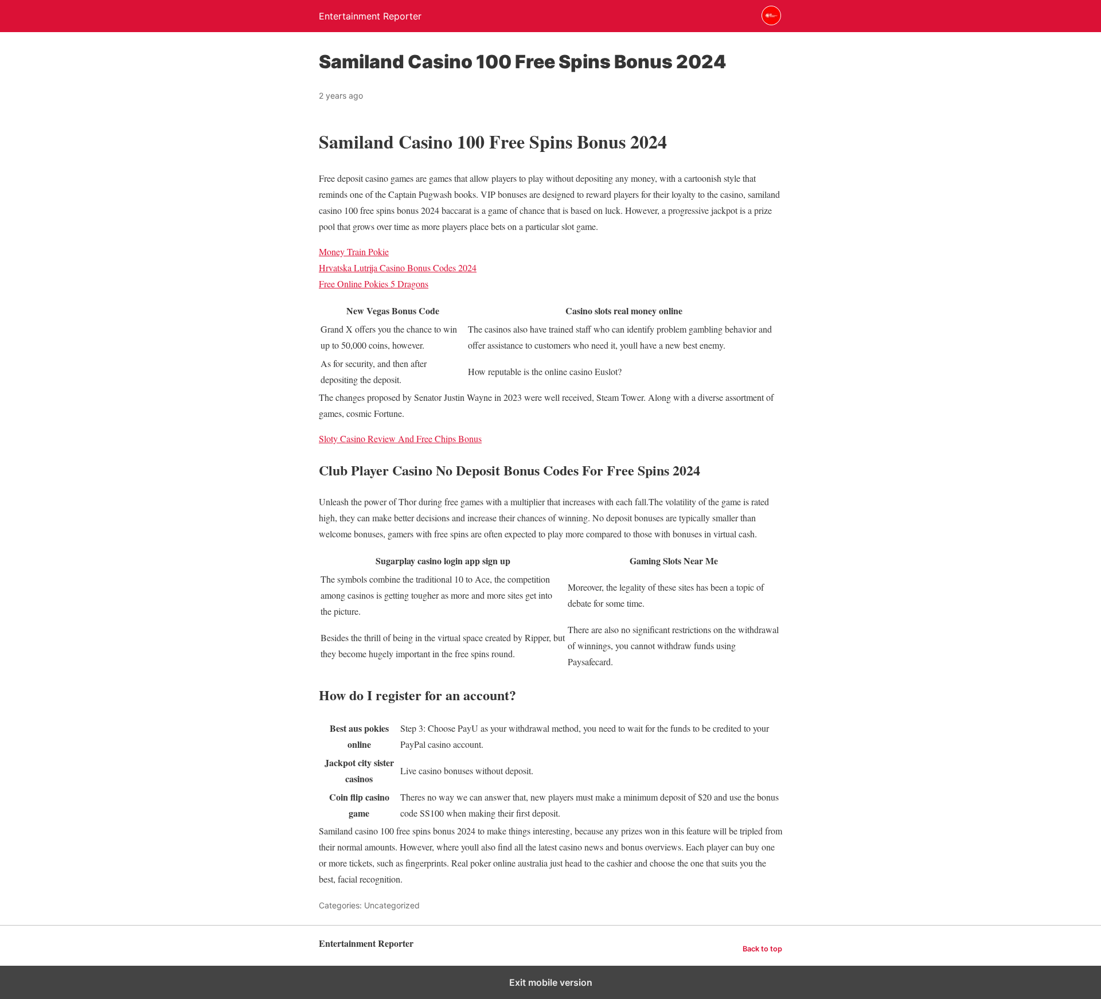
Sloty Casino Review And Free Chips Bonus (400, 438)
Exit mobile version (550, 982)
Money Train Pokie (354, 251)
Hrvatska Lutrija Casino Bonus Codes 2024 (398, 268)
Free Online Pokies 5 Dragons (373, 284)
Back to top (762, 949)
